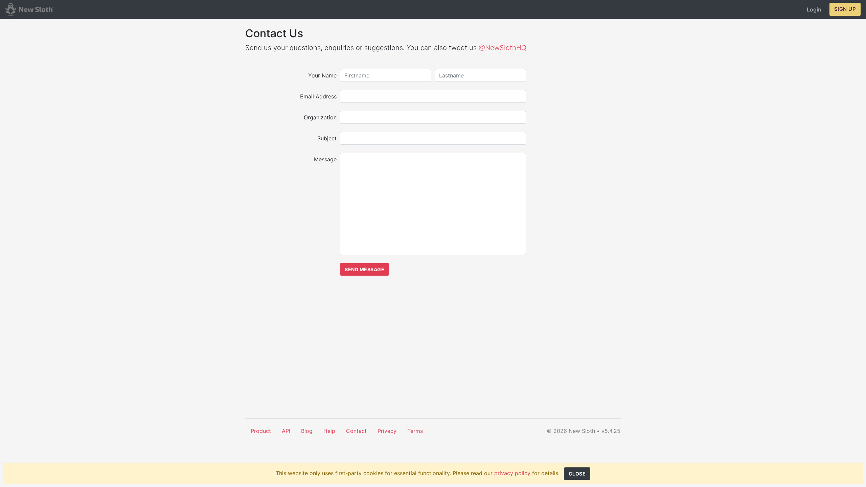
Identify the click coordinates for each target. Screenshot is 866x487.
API (286, 430)
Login (814, 9)
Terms (415, 430)
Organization (320, 117)
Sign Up (845, 9)
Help (329, 430)
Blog (307, 430)
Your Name (322, 75)
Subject (327, 138)
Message (325, 159)
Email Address (318, 96)
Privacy (387, 430)
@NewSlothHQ (502, 48)
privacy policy (512, 473)
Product (261, 430)
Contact (356, 430)
